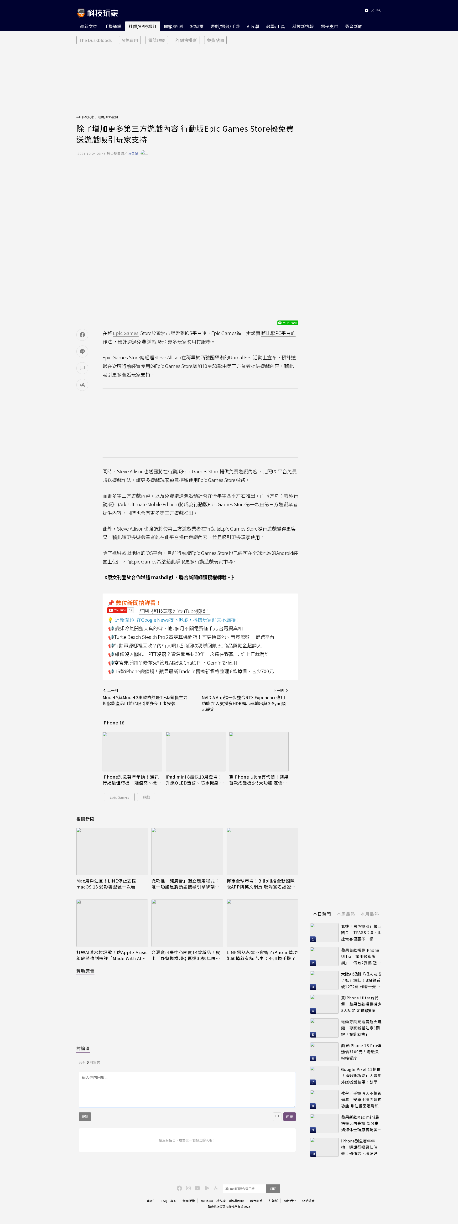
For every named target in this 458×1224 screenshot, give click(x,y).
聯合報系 (256, 1200)
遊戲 (146, 797)
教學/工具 (275, 26)
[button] (373, 11)
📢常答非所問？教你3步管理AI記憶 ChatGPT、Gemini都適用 (172, 662)
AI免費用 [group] (130, 40)
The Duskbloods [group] (95, 40)
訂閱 (273, 1188)
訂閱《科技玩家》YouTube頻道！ (174, 611)
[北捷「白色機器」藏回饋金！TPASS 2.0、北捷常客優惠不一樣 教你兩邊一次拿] (324, 932)
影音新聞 (353, 26)
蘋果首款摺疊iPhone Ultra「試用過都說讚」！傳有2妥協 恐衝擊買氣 (361, 956)
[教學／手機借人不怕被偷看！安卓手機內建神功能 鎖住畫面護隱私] (324, 1099)
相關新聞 (85, 819)
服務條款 (207, 1200)
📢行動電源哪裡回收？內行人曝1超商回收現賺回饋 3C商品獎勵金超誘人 (184, 645)
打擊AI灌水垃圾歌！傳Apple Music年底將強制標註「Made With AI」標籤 (112, 955)
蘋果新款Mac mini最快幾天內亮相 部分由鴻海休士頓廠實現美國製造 (361, 1123)
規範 (85, 1116)
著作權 (221, 1200)
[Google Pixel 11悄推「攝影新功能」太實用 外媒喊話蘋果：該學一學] (324, 1075)
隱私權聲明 (236, 1200)
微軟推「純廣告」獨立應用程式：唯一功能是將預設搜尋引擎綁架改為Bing (185, 884)
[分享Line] (82, 351)
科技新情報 (303, 26)
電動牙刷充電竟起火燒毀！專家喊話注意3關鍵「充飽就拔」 (361, 1028)
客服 (173, 1200)
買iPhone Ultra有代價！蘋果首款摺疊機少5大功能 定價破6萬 (259, 780)
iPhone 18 (114, 722)
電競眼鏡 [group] (156, 40)
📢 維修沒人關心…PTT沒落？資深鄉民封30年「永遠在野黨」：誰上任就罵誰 (188, 654)
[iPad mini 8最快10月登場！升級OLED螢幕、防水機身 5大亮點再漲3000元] (195, 752)
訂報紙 (273, 1200)
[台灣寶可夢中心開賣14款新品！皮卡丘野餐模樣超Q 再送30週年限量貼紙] (187, 923)
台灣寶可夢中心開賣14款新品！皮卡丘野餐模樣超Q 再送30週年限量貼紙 (185, 955)
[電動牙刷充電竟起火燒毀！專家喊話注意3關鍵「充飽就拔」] (324, 1028)
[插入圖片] (277, 1116)
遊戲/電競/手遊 (225, 26)
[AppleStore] (215, 1187)
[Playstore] (206, 1187)
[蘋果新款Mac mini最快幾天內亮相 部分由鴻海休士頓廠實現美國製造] (324, 1123)
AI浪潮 (253, 26)
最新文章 (88, 26)
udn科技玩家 (85, 117)
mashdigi (162, 577)
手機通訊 (112, 26)
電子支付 (329, 26)
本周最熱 (346, 914)
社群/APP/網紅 (143, 26)
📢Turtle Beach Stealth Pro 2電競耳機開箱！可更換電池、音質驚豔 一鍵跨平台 (191, 636)
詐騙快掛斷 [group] (186, 40)
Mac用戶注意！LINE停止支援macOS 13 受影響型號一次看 (106, 884)
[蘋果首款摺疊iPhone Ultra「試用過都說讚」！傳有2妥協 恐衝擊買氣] (324, 956)
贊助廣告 (85, 970)
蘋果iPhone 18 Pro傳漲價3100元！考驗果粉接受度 (361, 1052)
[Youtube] (367, 11)
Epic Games (119, 797)
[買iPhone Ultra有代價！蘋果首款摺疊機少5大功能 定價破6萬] (259, 752)
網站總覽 (308, 1200)
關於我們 (290, 1200)
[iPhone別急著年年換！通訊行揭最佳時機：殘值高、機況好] (132, 752)
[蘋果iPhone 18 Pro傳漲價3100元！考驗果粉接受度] (324, 1051)
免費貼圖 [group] (215, 40)
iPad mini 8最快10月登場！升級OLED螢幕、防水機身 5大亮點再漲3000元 (194, 780)
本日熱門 (322, 914)
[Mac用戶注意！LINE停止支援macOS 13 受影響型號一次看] (112, 851)
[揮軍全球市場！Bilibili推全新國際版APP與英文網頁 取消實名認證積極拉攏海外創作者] (262, 851)
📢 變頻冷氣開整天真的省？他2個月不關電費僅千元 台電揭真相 (175, 628)
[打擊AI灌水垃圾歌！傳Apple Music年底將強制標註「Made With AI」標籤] (112, 923)
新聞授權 (188, 1200)
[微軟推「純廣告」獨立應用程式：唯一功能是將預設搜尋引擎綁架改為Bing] (187, 851)
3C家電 (196, 26)
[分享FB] (82, 335)
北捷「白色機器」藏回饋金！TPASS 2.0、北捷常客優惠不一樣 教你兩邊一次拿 (361, 932)
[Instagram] (187, 1187)
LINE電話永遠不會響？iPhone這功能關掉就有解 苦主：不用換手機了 (262, 955)
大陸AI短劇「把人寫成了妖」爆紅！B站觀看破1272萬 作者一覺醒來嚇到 (361, 980)
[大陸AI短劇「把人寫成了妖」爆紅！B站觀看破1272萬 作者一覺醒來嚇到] (324, 980)
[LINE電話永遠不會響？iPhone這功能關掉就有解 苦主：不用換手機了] (262, 923)
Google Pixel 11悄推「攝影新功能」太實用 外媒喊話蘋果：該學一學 (361, 1075)
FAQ (164, 1200)
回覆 (289, 1116)
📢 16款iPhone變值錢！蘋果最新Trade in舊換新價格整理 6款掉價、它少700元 (191, 671)
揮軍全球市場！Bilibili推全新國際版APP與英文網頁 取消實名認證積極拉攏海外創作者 (261, 884)
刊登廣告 (149, 1200)
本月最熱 (370, 914)
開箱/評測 (173, 26)
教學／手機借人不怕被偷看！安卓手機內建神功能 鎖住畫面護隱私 (361, 1099)
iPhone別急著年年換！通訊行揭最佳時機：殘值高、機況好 (132, 780)
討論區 (83, 1048)
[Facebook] (178, 1187)
